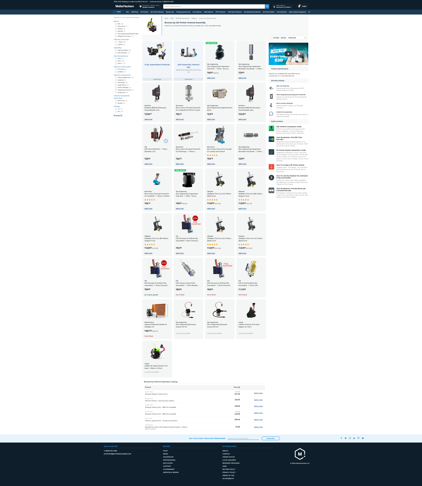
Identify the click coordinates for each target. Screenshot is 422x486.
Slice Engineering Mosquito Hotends (129, 34)
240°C (121, 58)
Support (167, 466)
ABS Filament (208, 12)
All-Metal (122, 72)
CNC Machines (281, 12)
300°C (121, 61)
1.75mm (122, 42)
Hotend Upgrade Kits (126, 77)
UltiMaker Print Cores (126, 36)
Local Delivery (229, 460)
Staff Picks (134, 12)
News (165, 454)
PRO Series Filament (235, 12)
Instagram (350, 438)
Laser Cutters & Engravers (297, 12)
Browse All (118, 115)
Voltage (117, 106)
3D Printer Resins (268, 12)
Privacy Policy (229, 472)
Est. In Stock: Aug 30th (151, 295)
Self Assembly (124, 53)
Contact (226, 454)
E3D (120, 24)
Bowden (121, 103)
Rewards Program (230, 463)
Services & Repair (170, 472)
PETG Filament (221, 12)
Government (169, 469)
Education (168, 463)
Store (172, 18)
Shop (165, 451)
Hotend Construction (122, 67)
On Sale (276, 38)
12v (120, 109)
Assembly (117, 48)
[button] (149, 6)
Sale (127, 12)
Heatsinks (122, 80)
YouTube (363, 438)
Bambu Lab (170, 12)
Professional (169, 460)
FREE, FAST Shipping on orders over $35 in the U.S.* (131, 1)
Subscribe (271, 438)
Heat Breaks (123, 82)
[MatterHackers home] (125, 6)
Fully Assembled (124, 50)
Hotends (194, 18)
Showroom (168, 457)
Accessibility (228, 479)
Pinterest (358, 438)
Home (166, 18)
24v (120, 111)
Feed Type (118, 98)
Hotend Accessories (121, 96)
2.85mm (121, 44)
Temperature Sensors (125, 90)
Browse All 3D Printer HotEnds (126, 17)
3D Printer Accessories (182, 18)
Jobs (224, 466)
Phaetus (121, 29)
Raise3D (121, 31)
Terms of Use (228, 475)
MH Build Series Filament (252, 12)
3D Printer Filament (157, 12)
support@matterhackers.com (117, 454)
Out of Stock (180, 295)
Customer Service (156, 1)
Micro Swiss (123, 26)
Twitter (345, 438)
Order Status (228, 457)
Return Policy (228, 469)
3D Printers (144, 12)
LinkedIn (354, 438)
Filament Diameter (121, 39)
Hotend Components (122, 75)
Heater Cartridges (124, 87)
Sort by (283, 38)
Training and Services (183, 12)
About (225, 451)
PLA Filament (197, 12)
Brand (116, 21)
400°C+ (121, 63)
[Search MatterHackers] (267, 6)
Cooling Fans (123, 92)
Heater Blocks (123, 85)
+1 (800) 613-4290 (168, 1)
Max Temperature (121, 56)
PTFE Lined (122, 69)
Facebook (341, 438)
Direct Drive (122, 100)
